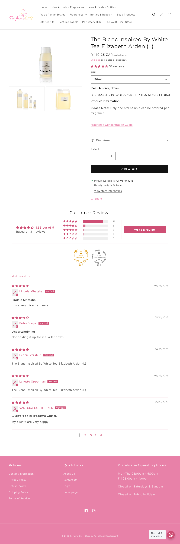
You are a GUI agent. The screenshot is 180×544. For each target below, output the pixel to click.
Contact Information (21, 473)
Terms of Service (19, 498)
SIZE (93, 72)
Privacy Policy (17, 479)
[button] (77, 14)
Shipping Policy (18, 492)
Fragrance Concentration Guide (112, 124)
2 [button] (85, 435)
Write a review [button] (145, 229)
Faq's (66, 485)
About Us (69, 473)
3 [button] (91, 435)
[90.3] (99, 257)
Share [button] (98, 198)
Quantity (96, 149)
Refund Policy (17, 485)
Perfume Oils (76, 536)
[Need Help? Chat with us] (171, 535)
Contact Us (70, 479)
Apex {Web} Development (106, 536)
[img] (20, 286)
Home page (70, 492)
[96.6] (81, 257)
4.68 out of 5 (44, 227)
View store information (108, 190)
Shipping (95, 59)
